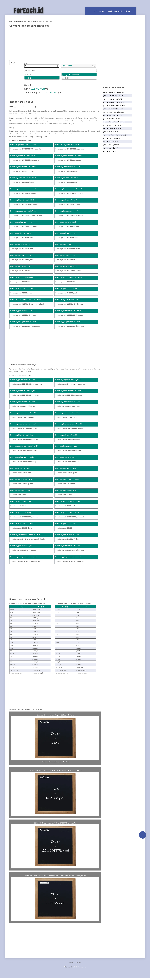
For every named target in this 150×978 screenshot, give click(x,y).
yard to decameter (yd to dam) (113, 122)
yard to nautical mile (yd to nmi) (114, 135)
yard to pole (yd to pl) (110, 151)
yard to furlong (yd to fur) (112, 141)
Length (13, 62)
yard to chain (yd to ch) (111, 145)
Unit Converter (98, 11)
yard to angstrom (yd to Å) (112, 99)
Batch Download (114, 11)
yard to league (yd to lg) (111, 138)
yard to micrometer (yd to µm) (113, 105)
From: (26, 63)
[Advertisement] (55, 42)
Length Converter (33, 21)
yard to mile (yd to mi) (111, 132)
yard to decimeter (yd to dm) (113, 115)
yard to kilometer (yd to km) (113, 128)
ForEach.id (69, 967)
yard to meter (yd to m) (111, 119)
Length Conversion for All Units (114, 92)
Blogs (127, 11)
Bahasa (71, 963)
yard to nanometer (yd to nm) (113, 102)
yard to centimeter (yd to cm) (113, 112)
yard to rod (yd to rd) (110, 148)
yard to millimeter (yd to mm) (113, 109)
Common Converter (20, 21)
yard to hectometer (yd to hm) (113, 125)
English (78, 963)
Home (11, 21)
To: (62, 63)
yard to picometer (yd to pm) (113, 96)
